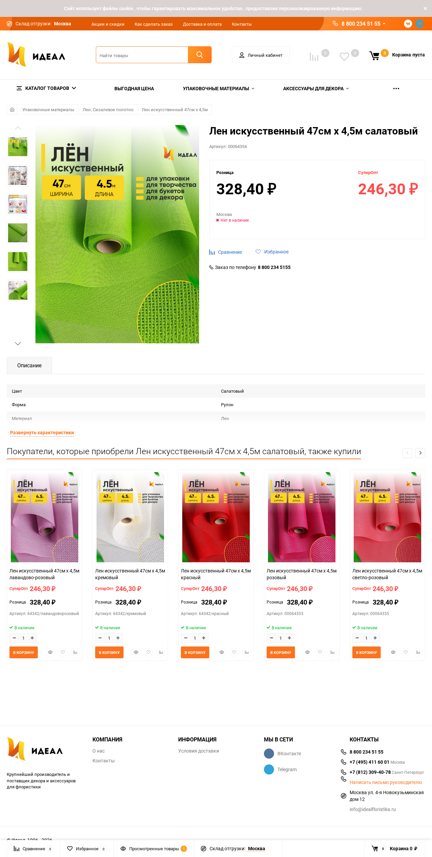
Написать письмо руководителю (386, 782)
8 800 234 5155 (274, 267)
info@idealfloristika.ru (373, 809)
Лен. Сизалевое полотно (108, 109)
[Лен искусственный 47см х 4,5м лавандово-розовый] (44, 518)
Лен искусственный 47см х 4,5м (175, 109)
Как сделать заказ (154, 24)
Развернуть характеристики (42, 432)
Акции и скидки (108, 24)
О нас (98, 751)
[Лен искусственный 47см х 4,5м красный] (216, 518)
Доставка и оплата (202, 24)
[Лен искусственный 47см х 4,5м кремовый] (130, 518)
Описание (29, 365)
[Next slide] (420, 453)
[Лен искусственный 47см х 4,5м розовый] (302, 518)
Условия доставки (198, 751)
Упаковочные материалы (48, 109)
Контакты (242, 24)
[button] (18, 343)
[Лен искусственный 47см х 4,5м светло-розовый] (387, 518)
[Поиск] (200, 54)
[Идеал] (44, 750)
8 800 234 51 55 (361, 23)
